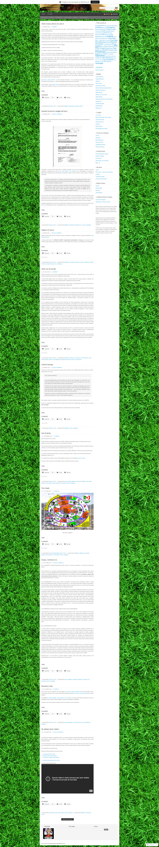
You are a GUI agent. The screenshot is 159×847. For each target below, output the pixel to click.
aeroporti (110, 25)
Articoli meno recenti (67, 819)
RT (107, 54)
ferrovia (106, 33)
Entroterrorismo (54, 553)
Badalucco (72, 357)
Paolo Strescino (56, 483)
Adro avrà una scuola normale (50, 755)
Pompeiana (57, 359)
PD (79, 262)
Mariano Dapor (99, 126)
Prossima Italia (112, 50)
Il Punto (97, 185)
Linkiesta (98, 174)
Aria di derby (46, 433)
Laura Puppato (101, 38)
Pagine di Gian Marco (100, 90)
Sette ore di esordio (48, 269)
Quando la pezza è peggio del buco (54, 111)
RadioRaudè (58, 17)
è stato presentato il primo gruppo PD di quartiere (60, 697)
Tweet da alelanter (99, 70)
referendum (113, 52)
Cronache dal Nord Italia (101, 178)
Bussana (72, 106)
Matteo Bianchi (99, 92)
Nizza (103, 46)
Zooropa (75, 17)
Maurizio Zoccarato (75, 225)
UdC (100, 61)
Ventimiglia (59, 263)
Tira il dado (45, 488)
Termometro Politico (100, 176)
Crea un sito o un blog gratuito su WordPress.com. (53, 843)
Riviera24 (98, 190)
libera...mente (98, 40)
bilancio (78, 357)
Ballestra (78, 481)
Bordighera (111, 27)
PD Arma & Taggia (100, 156)
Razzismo (107, 52)
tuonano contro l (55, 84)
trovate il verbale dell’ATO (49, 79)
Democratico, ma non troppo (102, 160)
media (104, 44)
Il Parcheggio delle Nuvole (102, 128)
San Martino (87, 722)
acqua (66, 481)
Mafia (100, 42)
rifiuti (81, 106)
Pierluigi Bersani (104, 48)
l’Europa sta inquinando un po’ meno (51, 760)
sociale (101, 59)
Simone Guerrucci (100, 121)
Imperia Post (98, 108)
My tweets (99, 67)
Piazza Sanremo (99, 142)
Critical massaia (47, 364)
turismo (97, 61)
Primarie (105, 50)
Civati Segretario (99, 76)
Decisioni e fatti (47, 686)
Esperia (52, 17)
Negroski (98, 81)
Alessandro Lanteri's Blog (52, 6)
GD (103, 34)
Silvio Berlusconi (107, 58)
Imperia (84, 481)
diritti (103, 31)
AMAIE (69, 481)
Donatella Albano (109, 31)
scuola (97, 58)
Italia (96, 38)
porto (100, 50)
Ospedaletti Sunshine (100, 144)
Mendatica (109, 44)
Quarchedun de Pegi (100, 85)
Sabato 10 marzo (47, 230)
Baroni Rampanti (99, 140)
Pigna (111, 48)
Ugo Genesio (99, 101)
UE (55, 263)
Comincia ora (95, 2)
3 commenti (54, 26)
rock (104, 54)
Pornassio (63, 359)
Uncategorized (84, 17)
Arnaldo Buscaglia (100, 103)
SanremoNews (108, 56)
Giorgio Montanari (100, 79)
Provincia (76, 106)
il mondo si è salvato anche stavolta (51, 757)
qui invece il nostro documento (81, 693)
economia (72, 262)
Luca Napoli (107, 40)
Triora (115, 59)
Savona (114, 56)
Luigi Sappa (89, 481)
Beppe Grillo (104, 27)
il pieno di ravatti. (81, 458)
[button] (67, 146)
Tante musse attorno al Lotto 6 (52, 24)
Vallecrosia (78, 359)
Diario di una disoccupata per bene (103, 88)
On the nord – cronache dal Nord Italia (104, 172)
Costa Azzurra (98, 31)
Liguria (103, 40)
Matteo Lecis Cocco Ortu (101, 94)
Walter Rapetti (99, 96)
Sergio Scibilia (50, 263)
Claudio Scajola (111, 29)
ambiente (67, 106)
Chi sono (49, 14)
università (103, 61)
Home (43, 14)
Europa (102, 33)
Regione (97, 54)
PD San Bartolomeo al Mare (102, 153)
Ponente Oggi (99, 188)
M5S (96, 42)
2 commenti (56, 689)
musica (98, 46)
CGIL (104, 29)
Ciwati (97, 169)
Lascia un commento (57, 114)
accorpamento (99, 25)
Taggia (105, 59)
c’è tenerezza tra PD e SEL (49, 754)
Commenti (115, 14)
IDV (105, 36)
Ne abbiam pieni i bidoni (50, 729)
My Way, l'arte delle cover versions (103, 117)
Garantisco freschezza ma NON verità (104, 99)
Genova (107, 34)
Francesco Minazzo (100, 146)
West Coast (44, 17)
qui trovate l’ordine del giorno (73, 691)
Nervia (50, 359)
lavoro (77, 262)
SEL (100, 58)
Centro (101, 29)
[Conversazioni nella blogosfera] (99, 216)
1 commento (56, 491)
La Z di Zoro (98, 115)
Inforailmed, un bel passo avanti (103, 201)
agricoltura (115, 25)
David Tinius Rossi (100, 119)
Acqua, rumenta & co (49, 560)
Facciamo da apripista (101, 199)
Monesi (46, 359)
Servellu (97, 135)
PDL (81, 225)
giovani (102, 36)
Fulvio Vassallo (84, 357)
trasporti (110, 60)
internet (114, 36)
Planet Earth (67, 17)
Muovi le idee (99, 83)
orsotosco (98, 124)
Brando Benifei (99, 105)
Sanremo (88, 225)
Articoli (107, 14)
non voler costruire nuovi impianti (67, 171)
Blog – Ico (98, 162)
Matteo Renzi (106, 42)
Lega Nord (112, 38)
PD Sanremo (98, 158)
